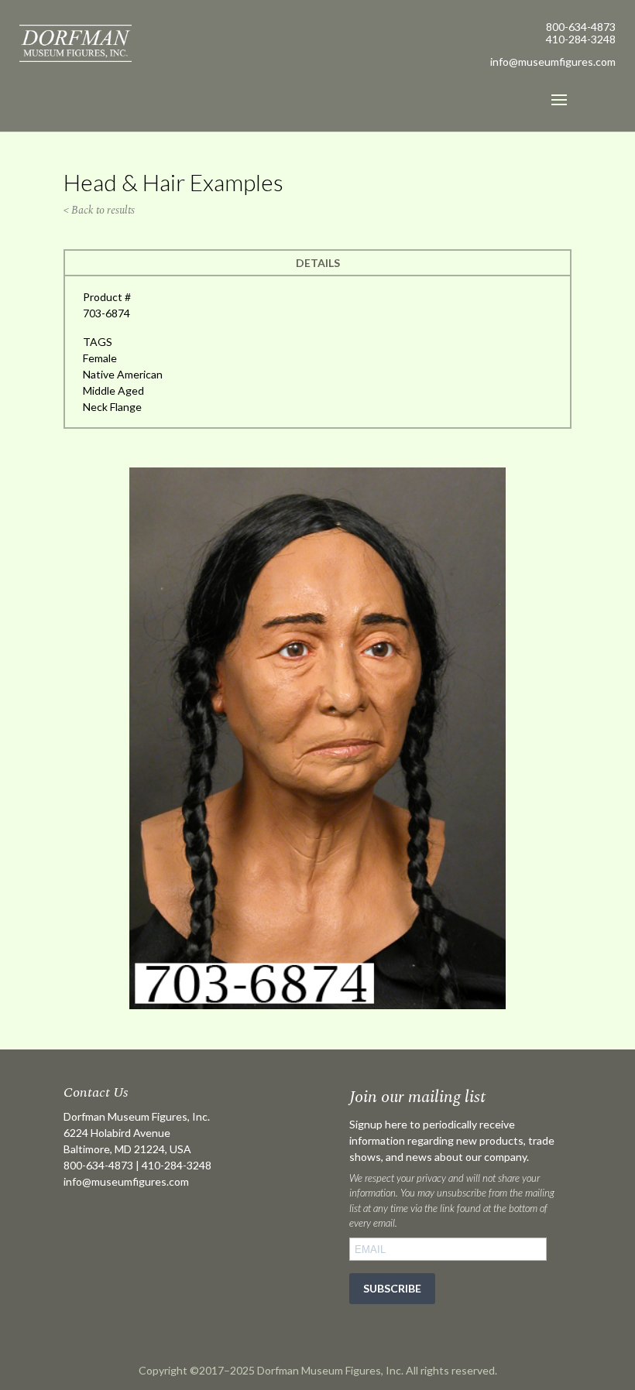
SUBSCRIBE (392, 1288)
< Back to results (99, 210)
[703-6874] (317, 1005)
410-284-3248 (581, 39)
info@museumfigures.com (126, 1181)
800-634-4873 (581, 26)
